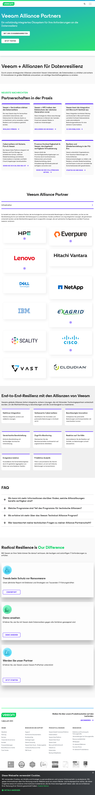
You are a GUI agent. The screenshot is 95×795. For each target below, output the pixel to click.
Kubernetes (52, 750)
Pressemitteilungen (7, 745)
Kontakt (3, 742)
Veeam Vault (52, 742)
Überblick (4, 732)
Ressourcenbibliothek (79, 739)
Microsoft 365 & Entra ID (56, 745)
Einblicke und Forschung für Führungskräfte (81, 733)
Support (27, 732)
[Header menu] (90, 4)
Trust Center (5, 750)
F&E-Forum (28, 750)
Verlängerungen (30, 740)
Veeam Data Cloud (54, 740)
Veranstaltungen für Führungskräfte (83, 736)
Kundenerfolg (29, 737)
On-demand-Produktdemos (81, 749)
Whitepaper (76, 742)
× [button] (93, 772)
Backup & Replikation (55, 753)
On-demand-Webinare (79, 744)
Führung (3, 735)
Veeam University (30, 742)
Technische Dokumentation (33, 735)
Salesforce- (52, 748)
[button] (47, 790)
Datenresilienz (53, 735)
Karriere (3, 737)
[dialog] (47, 783)
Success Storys (77, 747)
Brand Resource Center (8, 748)
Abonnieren (86, 720)
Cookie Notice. (43, 786)
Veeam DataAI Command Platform (58, 732)
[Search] (85, 4)
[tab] (47, 205)
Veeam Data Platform (55, 737)
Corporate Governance (8, 740)
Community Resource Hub (32, 748)
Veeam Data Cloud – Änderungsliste (35, 745)
